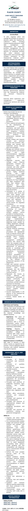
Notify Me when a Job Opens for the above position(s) (14, 25)
